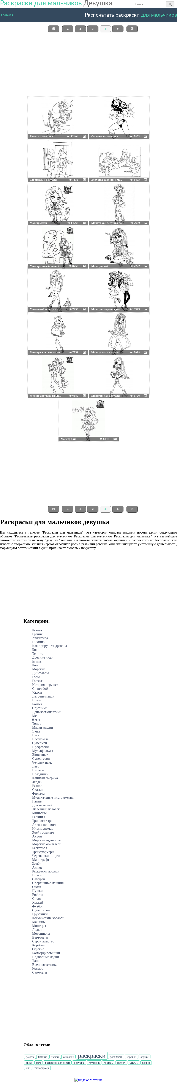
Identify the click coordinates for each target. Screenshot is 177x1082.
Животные (40, 754)
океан (29, 1062)
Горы (36, 677)
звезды (55, 1056)
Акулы (37, 836)
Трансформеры (43, 852)
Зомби (36, 863)
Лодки (37, 929)
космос (42, 1056)
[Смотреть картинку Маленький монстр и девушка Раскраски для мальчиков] (38, 280)
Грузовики (40, 914)
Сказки (37, 789)
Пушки (37, 891)
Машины (39, 922)
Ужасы (37, 692)
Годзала (37, 681)
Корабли (38, 945)
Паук (36, 735)
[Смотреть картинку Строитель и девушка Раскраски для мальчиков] (38, 150)
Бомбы (37, 704)
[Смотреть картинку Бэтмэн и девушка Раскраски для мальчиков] (38, 107)
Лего (35, 766)
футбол (121, 1062)
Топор (36, 723)
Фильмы (38, 793)
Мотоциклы (41, 933)
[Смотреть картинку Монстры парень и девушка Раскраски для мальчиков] (99, 280)
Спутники (39, 708)
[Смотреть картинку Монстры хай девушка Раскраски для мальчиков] (99, 366)
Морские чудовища (46, 840)
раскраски (92, 1055)
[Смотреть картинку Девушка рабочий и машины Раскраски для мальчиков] (99, 150)
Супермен (39, 743)
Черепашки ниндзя (46, 856)
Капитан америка (45, 778)
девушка (79, 1062)
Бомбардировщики (46, 953)
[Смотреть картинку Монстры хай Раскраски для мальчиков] (38, 193)
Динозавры (40, 673)
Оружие (38, 949)
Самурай (38, 879)
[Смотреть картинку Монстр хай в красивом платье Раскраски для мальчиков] (99, 323)
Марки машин (42, 727)
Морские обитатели (46, 844)
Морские (38, 669)
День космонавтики (46, 712)
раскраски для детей (57, 1062)
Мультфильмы (42, 751)
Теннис (37, 653)
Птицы (37, 801)
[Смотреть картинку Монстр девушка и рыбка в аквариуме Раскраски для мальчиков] (38, 366)
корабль (131, 1056)
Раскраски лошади (45, 871)
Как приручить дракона (49, 646)
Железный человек (46, 809)
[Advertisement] (88, 66)
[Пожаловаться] (78, 107)
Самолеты (39, 972)
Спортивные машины (48, 883)
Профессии (40, 747)
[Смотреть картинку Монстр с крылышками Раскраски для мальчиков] (38, 323)
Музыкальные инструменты (53, 797)
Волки (37, 875)
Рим (35, 665)
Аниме (37, 867)
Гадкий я (38, 817)
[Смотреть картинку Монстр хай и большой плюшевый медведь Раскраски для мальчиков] (38, 237)
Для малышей (42, 805)
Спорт (36, 898)
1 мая (36, 731)
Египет (37, 661)
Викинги (39, 642)
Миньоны (39, 813)
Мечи (36, 716)
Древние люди (43, 657)
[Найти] (170, 4)
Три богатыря (42, 821)
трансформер (42, 1067)
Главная (7, 14)
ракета (30, 1056)
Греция (37, 634)
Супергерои (41, 910)
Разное (37, 786)
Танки (36, 961)
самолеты (68, 1056)
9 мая (36, 719)
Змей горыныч (43, 832)
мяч (28, 1067)
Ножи (36, 700)
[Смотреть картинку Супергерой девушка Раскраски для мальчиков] (99, 107)
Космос (37, 968)
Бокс (35, 649)
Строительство (43, 941)
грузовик (94, 1062)
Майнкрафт (40, 859)
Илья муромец (42, 828)
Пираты (38, 770)
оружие (145, 1056)
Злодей (37, 782)
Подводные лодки (45, 957)
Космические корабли (48, 918)
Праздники (40, 774)
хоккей (146, 1062)
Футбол (37, 906)
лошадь (108, 1062)
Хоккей (37, 902)
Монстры (39, 926)
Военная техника (44, 964)
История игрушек (45, 684)
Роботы (37, 894)
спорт (134, 1062)
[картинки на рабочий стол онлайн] (51, 107)
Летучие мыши (43, 696)
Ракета (37, 630)
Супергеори (41, 758)
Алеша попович (44, 824)
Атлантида (40, 638)
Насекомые (40, 739)
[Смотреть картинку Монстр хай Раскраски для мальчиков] (68, 409)
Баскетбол (39, 848)
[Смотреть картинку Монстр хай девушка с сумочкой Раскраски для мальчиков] (99, 193)
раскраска (116, 1056)
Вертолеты (40, 937)
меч (38, 1062)
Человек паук (42, 762)
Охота (36, 887)
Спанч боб (40, 688)
